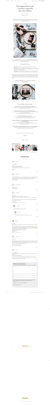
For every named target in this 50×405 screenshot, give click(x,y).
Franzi (18, 206)
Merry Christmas (20, 151)
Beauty (25, 3)
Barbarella (18, 236)
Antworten (37, 171)
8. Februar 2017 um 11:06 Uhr (17, 214)
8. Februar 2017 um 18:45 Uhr (15, 238)
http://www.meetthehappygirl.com (16, 232)
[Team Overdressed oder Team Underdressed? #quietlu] (6, 314)
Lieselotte (17, 192)
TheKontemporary (14, 180)
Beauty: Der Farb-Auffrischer (15, 151)
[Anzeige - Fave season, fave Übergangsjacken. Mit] (31, 314)
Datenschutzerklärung (17, 281)
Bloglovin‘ (39, 292)
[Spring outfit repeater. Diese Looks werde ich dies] (31, 339)
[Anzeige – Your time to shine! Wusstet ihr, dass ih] (6, 326)
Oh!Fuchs (24, 401)
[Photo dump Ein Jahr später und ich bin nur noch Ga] (6, 301)
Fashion (8, 0)
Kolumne (12, 0)
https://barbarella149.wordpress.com (16, 245)
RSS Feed (44, 292)
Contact (36, 0)
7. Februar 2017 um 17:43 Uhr (15, 163)
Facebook (32, 292)
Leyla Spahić (18, 184)
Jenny (17, 250)
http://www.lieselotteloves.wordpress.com (20, 202)
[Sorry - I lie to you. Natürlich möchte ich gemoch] (19, 301)
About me (32, 0)
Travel (18, 0)
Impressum (26, 401)
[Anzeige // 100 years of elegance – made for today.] (19, 326)
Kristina (17, 174)
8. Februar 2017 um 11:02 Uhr (15, 194)
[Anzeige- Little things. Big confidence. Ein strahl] (19, 339)
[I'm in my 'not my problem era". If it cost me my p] (31, 326)
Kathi (17, 220)
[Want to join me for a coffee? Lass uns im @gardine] (6, 339)
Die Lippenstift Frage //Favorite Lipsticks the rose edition (25, 8)
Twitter (36, 292)
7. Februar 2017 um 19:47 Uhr (15, 176)
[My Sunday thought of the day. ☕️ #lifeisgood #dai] (19, 314)
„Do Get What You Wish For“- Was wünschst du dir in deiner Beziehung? (35, 152)
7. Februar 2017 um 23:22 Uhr (15, 186)
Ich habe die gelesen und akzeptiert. (20, 282)
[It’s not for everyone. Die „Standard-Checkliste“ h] (31, 301)
